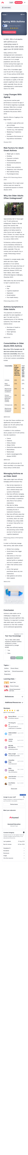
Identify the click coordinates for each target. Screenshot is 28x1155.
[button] (24, 2)
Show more (14, 788)
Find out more (14, 804)
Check (13, 657)
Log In (11, 2)
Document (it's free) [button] (9, 32)
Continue (19, 657)
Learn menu (7, 7)
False (8, 653)
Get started (18, 2)
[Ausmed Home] (2, 2)
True (8, 650)
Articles (4, 14)
